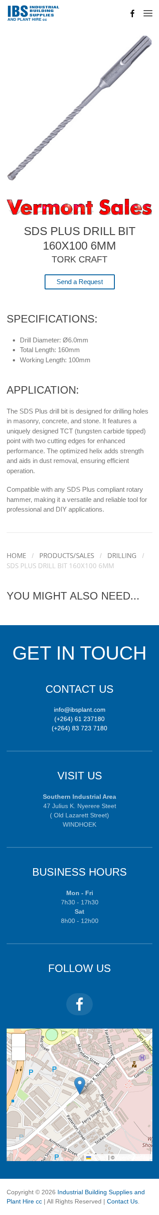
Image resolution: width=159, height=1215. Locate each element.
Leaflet (99, 1157)
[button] (148, 13)
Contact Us (122, 1201)
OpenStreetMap (133, 1157)
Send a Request (80, 281)
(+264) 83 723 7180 (79, 728)
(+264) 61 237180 (79, 718)
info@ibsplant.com (80, 709)
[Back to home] (34, 13)
